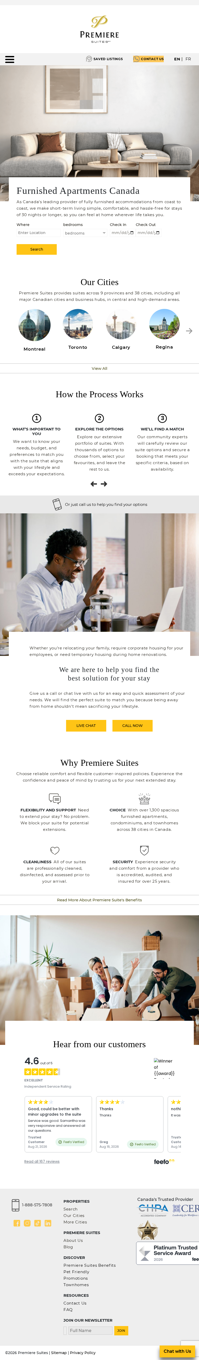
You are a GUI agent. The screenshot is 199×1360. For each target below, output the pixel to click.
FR (188, 58)
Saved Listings (108, 59)
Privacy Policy (83, 1352)
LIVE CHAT (86, 725)
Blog (68, 1246)
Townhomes (76, 1284)
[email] (65, 1330)
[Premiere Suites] (99, 29)
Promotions (75, 1278)
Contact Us (152, 59)
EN (177, 58)
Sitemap (59, 1352)
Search (70, 1209)
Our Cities (73, 1215)
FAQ (68, 1309)
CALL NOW (132, 725)
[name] (90, 1330)
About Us (73, 1240)
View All (99, 368)
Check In (118, 224)
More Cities (75, 1222)
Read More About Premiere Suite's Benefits (99, 899)
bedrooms (73, 224)
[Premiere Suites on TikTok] (37, 1223)
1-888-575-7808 (37, 1204)
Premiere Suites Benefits (89, 1265)
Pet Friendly (76, 1271)
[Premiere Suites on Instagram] (27, 1223)
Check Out (146, 224)
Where (23, 224)
